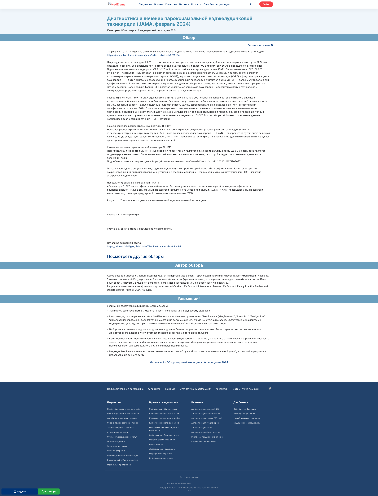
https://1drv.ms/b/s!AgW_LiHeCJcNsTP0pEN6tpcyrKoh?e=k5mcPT (144, 246)
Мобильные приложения (119, 465)
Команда (170, 388)
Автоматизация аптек (201, 427)
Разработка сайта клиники (203, 441)
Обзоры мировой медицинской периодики (164, 429)
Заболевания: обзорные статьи (164, 435)
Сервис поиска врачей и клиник (122, 423)
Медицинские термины (160, 453)
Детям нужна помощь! (246, 388)
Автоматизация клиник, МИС (205, 409)
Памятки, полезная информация (122, 455)
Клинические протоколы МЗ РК (164, 413)
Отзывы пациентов (116, 441)
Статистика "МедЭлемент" (195, 388)
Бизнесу (184, 4)
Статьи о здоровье (116, 451)
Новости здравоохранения (162, 439)
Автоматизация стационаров (205, 423)
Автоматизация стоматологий (205, 413)
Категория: (113, 30)
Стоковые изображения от (181, 483)
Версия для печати (259, 45)
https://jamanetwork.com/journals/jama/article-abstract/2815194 (143, 55)
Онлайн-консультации (217, 4)
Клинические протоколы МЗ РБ (164, 423)
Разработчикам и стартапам (246, 418)
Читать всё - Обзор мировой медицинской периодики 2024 (189, 362)
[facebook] (270, 389)
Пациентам (145, 4)
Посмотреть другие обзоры (135, 256)
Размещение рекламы (244, 413)
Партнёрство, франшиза (244, 409)
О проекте (154, 388)
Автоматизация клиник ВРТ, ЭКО (207, 418)
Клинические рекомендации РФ (164, 418)
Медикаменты (156, 444)
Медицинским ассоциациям (246, 423)
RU (251, 4)
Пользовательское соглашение (125, 388)
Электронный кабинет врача (163, 409)
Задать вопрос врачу (117, 446)
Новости (196, 4)
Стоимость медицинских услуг (122, 437)
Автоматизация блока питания (205, 432)
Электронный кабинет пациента (122, 460)
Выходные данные (189, 477)
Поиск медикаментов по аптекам (123, 413)
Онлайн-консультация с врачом (122, 418)
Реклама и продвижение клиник (207, 437)
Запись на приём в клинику (120, 427)
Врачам (158, 4)
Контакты (221, 388)
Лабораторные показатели (162, 449)
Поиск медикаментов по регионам (123, 409)
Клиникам (171, 4)
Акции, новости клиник (118, 432)
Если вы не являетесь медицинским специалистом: (137, 305)
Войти (266, 4)
